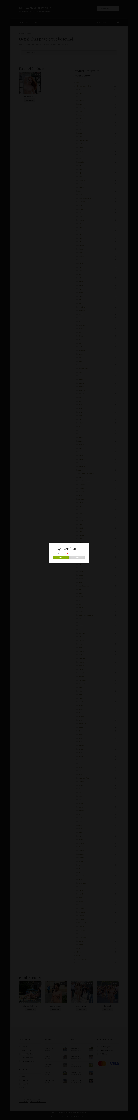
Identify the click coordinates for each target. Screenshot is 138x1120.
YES (60, 557)
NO (77, 557)
